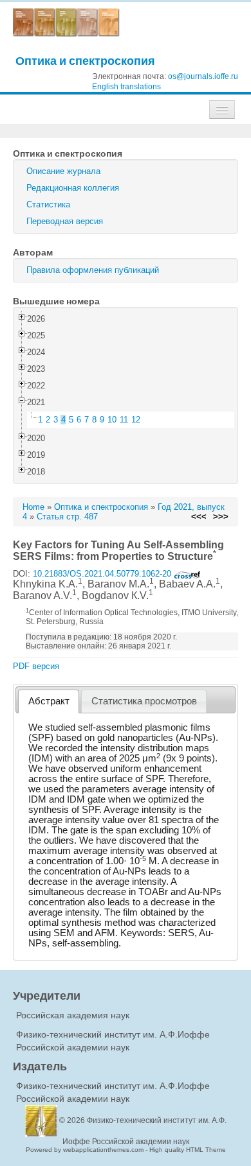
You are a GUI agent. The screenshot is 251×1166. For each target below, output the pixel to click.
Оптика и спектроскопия (85, 60)
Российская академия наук (72, 1015)
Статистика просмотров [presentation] (144, 701)
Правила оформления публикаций (92, 270)
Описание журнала (63, 171)
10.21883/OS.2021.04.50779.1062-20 (103, 574)
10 (111, 419)
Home (33, 507)
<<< (199, 516)
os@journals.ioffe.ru (203, 76)
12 (135, 419)
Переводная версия (64, 221)
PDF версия (36, 666)
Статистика (48, 204)
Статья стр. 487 (67, 516)
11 (124, 419)
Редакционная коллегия (72, 188)
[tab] (48, 701)
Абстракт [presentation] (49, 701)
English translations (126, 86)
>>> (220, 516)
